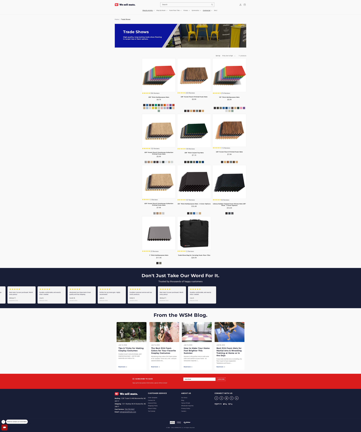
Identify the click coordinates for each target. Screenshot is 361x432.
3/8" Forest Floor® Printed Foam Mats (194, 97)
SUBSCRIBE (221, 379)
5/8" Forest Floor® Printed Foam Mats (229, 152)
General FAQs (152, 403)
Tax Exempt (151, 411)
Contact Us (151, 400)
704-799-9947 (130, 409)
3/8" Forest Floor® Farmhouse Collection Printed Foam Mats (158, 153)
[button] (148, 10)
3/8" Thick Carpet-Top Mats (194, 152)
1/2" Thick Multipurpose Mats (229, 97)
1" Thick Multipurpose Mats (158, 255)
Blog (182, 400)
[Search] (212, 5)
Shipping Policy (153, 406)
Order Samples (152, 397)
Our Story (184, 397)
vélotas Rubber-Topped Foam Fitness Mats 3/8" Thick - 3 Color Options (229, 204)
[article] (131, 346)
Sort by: (218, 55)
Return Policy (152, 408)
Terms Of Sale (185, 403)
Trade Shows (125, 19)
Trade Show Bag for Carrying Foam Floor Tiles (194, 255)
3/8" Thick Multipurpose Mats (159, 97)
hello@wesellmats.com (128, 412)
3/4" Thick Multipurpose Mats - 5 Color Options (194, 204)
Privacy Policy (185, 408)
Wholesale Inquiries (187, 406)
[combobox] (187, 5)
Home (117, 19)
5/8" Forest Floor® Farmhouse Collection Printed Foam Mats (158, 204)
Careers (183, 411)
